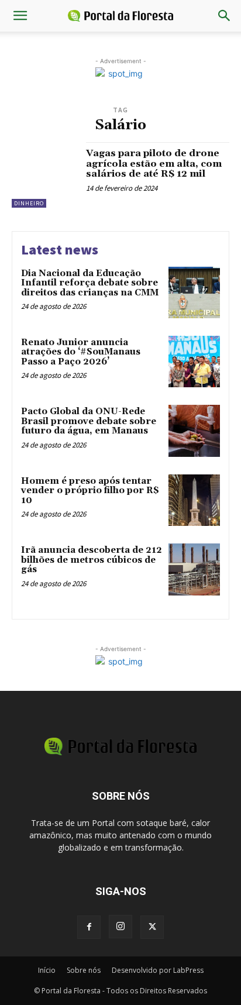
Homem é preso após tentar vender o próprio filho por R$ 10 (90, 491)
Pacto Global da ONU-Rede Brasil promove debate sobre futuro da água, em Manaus (88, 421)
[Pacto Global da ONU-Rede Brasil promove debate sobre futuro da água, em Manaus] (194, 430)
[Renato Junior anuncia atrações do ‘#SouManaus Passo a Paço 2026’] (194, 361)
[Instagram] (120, 926)
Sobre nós (84, 970)
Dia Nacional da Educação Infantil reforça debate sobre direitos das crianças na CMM (90, 283)
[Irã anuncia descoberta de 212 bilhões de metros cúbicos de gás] (194, 569)
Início (47, 970)
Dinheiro (29, 203)
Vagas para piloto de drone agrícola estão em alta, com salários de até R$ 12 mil (154, 163)
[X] (152, 927)
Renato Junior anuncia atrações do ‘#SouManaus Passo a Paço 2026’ (80, 352)
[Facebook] (89, 927)
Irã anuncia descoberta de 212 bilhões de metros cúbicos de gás (91, 560)
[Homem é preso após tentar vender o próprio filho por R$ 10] (194, 500)
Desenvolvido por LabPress (158, 970)
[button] (20, 16)
